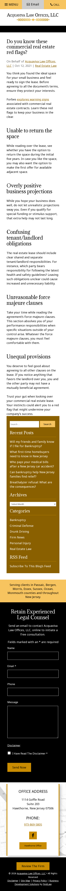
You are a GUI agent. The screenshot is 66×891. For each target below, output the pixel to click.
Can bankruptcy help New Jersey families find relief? (32, 474)
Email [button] (35, 4)
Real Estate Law (46, 66)
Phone (11, 684)
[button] (11, 3)
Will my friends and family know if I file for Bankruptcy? (32, 444)
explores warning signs (33, 99)
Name (11, 648)
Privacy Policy (40, 880)
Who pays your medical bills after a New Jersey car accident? (32, 464)
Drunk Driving (19, 531)
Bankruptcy (18, 520)
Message (12, 702)
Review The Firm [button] (33, 866)
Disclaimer (13, 745)
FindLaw (47, 884)
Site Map (25, 880)
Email (11, 666)
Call (57, 4)
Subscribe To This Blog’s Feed (30, 566)
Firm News (17, 537)
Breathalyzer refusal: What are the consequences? (31, 484)
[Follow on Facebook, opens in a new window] (33, 835)
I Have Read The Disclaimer (30, 753)
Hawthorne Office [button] (33, 845)
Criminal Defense (21, 526)
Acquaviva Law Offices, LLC (31, 873)
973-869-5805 (33, 824)
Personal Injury (20, 543)
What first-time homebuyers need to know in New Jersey (29, 454)
